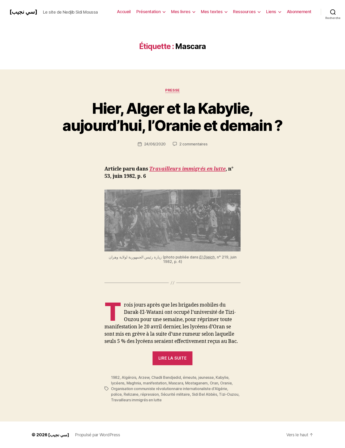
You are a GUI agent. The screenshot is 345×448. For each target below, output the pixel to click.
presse (172, 90)
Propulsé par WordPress (97, 434)
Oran (214, 383)
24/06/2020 (155, 144)
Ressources (244, 11)
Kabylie (222, 377)
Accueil (124, 11)
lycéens (117, 383)
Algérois (129, 377)
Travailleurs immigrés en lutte (187, 169)
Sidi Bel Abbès (204, 394)
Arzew (144, 377)
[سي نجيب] (23, 12)
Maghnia (133, 383)
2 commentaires (193, 144)
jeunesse (206, 377)
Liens (271, 11)
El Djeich (207, 257)
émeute (189, 377)
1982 (115, 377)
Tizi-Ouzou (228, 394)
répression (149, 394)
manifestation (155, 383)
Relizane (131, 394)
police (116, 394)
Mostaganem (196, 383)
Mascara (176, 383)
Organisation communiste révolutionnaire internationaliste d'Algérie (169, 388)
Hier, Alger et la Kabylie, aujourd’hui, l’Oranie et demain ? (172, 116)
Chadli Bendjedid (166, 377)
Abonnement (299, 11)
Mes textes (211, 11)
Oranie (226, 383)
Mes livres (180, 11)
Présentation (148, 11)
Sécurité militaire (175, 394)
